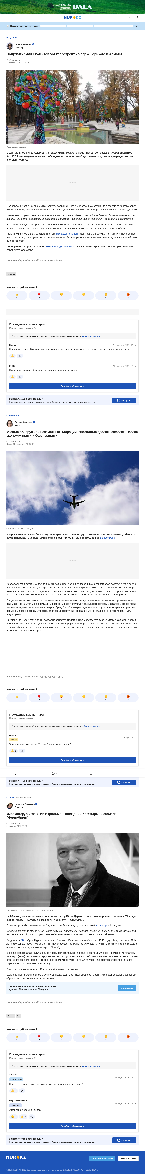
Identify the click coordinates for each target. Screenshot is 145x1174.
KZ (130, 18)
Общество (11, 38)
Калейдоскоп (13, 416)
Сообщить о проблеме (102, 1158)
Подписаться (127, 988)
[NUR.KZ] (72, 18)
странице (101, 925)
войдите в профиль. (91, 336)
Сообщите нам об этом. (50, 260)
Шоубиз (10, 798)
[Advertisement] (72, 182)
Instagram (126, 400)
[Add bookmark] (128, 774)
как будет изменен (67, 233)
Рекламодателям (128, 1158)
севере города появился (59, 246)
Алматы (11, 274)
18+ (18, 1016)
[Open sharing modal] (91, 773)
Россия (11, 1016)
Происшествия (23, 798)
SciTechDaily (107, 537)
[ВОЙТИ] (137, 18)
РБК (22, 940)
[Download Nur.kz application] (72, 7)
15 (106, 1039)
